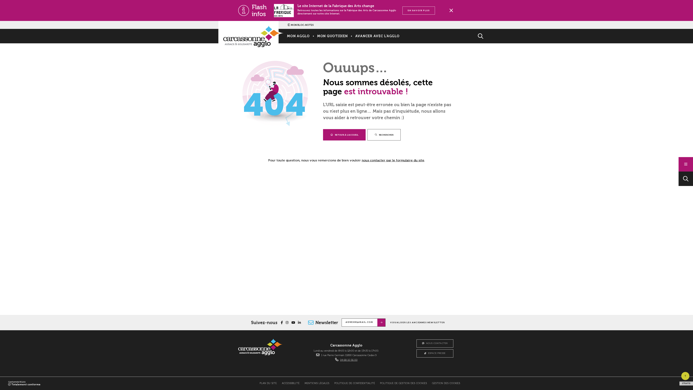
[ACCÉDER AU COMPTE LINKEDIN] (299, 322)
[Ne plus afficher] (451, 10)
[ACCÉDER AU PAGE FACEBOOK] (282, 322)
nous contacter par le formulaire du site (393, 160)
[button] (686, 179)
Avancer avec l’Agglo (377, 36)
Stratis (686, 383)
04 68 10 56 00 (349, 360)
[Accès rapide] (686, 164)
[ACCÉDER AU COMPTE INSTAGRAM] (287, 322)
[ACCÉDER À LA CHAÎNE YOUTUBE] (293, 322)
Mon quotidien (332, 36)
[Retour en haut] (685, 376)
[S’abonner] (381, 322)
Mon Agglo (298, 36)
